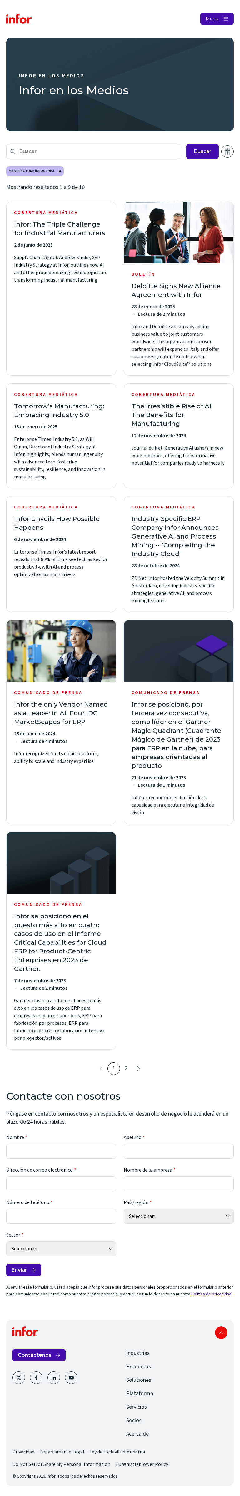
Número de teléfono (27, 1202)
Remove (60, 171)
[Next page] (138, 1068)
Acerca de (137, 1434)
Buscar (202, 151)
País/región (136, 1202)
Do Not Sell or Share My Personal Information (61, 1464)
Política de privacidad (211, 1294)
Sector (13, 1235)
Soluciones (138, 1380)
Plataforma (139, 1393)
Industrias (138, 1353)
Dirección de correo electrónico (39, 1170)
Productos (138, 1367)
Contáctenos (35, 1355)
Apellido (133, 1137)
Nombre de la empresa (148, 1170)
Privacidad (23, 1451)
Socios (134, 1420)
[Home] (19, 19)
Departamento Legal (61, 1451)
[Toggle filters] (227, 151)
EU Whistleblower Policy (141, 1464)
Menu (212, 19)
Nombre (15, 1137)
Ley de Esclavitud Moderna (117, 1451)
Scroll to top (221, 1332)
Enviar (19, 1270)
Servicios (136, 1407)
